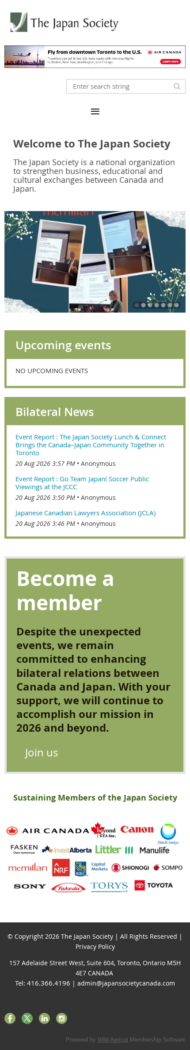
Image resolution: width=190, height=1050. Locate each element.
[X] (27, 1018)
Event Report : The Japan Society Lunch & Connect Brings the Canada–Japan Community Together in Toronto (90, 444)
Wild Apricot (113, 1039)
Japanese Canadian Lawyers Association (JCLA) (85, 512)
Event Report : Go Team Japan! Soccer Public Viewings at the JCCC (82, 482)
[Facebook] (9, 1018)
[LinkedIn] (44, 1018)
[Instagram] (61, 1018)
